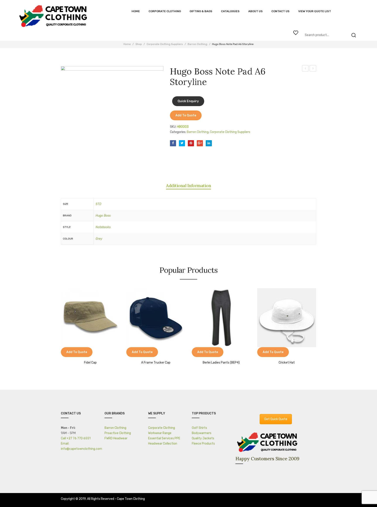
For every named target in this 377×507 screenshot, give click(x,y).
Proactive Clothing (118, 433)
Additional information (188, 185)
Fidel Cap (90, 362)
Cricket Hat (287, 362)
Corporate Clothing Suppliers (165, 44)
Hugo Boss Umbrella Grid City (313, 69)
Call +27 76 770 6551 (76, 438)
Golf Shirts (199, 428)
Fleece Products (203, 443)
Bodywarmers (201, 433)
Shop (138, 44)
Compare (66, 352)
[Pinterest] (191, 143)
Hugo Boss (103, 215)
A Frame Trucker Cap (155, 362)
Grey (99, 239)
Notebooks (103, 227)
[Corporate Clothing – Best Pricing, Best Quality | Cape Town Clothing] (54, 16)
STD (98, 204)
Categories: (178, 132)
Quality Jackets (203, 438)
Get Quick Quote (275, 419)
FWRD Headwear (116, 438)
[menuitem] (136, 11)
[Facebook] (173, 143)
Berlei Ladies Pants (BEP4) (221, 362)
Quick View (77, 352)
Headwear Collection (162, 443)
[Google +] (200, 143)
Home (127, 44)
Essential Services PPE (164, 438)
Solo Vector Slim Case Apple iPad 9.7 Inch (305, 69)
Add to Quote (185, 115)
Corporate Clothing (161, 428)
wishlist (295, 32)
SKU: (173, 127)
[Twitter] (182, 143)
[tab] (188, 185)
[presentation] (56, 324)
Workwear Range (159, 433)
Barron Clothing (197, 44)
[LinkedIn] (209, 143)
